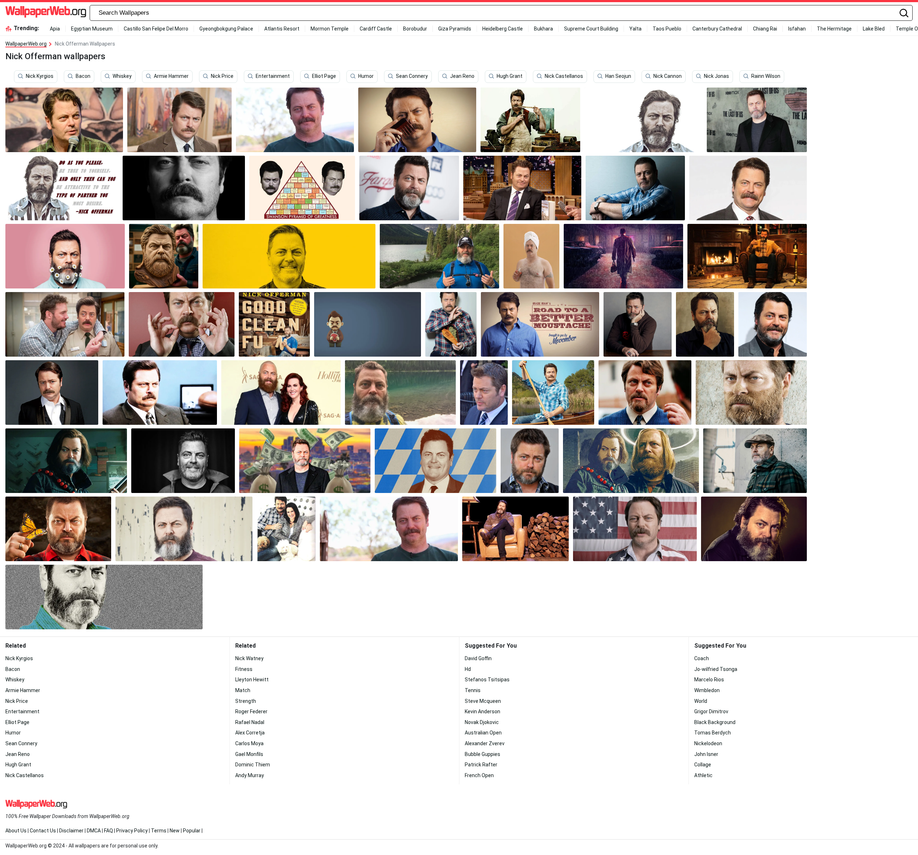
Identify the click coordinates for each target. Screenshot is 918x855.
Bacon (83, 76)
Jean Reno (462, 76)
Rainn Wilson (765, 76)
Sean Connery (412, 76)
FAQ (108, 830)
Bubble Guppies (482, 754)
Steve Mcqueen (483, 701)
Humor (366, 76)
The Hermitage (834, 29)
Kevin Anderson (482, 711)
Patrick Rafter (481, 764)
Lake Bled (874, 29)
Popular (191, 830)
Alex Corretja (250, 733)
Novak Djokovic (482, 722)
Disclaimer (71, 830)
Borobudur (415, 29)
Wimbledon (707, 690)
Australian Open (483, 733)
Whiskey (122, 76)
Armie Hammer (171, 76)
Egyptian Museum (92, 29)
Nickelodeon (708, 743)
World (700, 701)
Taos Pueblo (667, 29)
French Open (479, 775)
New (175, 830)
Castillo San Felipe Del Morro (156, 29)
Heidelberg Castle (502, 29)
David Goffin (478, 658)
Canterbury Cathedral (717, 29)
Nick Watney (249, 658)
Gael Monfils (249, 754)
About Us (16, 830)
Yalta (635, 29)
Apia (55, 29)
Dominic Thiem (252, 764)
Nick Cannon (667, 76)
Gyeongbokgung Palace (226, 29)
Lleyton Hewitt (252, 679)
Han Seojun (618, 76)
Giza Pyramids (454, 29)
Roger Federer (251, 711)
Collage (702, 764)
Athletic (703, 775)
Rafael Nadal (249, 722)
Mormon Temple (330, 29)
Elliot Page (324, 76)
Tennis (473, 690)
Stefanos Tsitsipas (487, 679)
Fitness (243, 669)
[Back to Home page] (45, 13)
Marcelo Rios (709, 679)
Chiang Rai (765, 29)
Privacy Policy (132, 830)
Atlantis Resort (281, 29)
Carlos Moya (249, 743)
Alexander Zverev (485, 743)
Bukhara (543, 29)
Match (242, 690)
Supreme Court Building (591, 29)
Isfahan (797, 29)
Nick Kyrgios (39, 76)
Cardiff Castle (376, 29)
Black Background (714, 722)
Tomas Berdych (712, 733)
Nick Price (222, 76)
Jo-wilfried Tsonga (715, 669)
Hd (468, 669)
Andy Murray (249, 775)
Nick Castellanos (564, 76)
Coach (701, 658)
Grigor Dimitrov (711, 711)
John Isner (706, 754)
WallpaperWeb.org (26, 44)
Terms (158, 830)
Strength (245, 701)
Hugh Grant (509, 76)
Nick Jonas (716, 76)
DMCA (94, 830)
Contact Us (43, 830)
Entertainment (273, 76)
